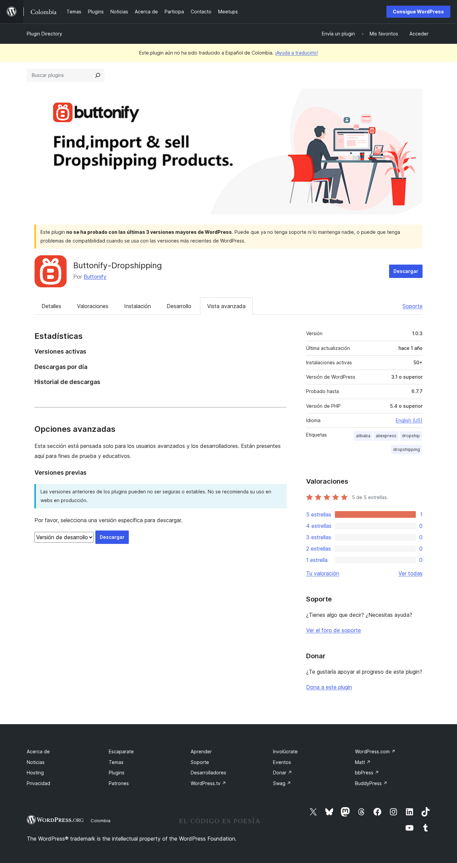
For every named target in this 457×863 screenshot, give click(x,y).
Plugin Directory (44, 33)
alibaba (363, 435)
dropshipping (406, 449)
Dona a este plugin (329, 687)
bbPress (367, 772)
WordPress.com (375, 751)
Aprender (201, 751)
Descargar (405, 271)
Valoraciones (92, 306)
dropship (411, 435)
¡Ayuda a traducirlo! (296, 53)
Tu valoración (322, 573)
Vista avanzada (226, 306)
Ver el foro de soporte (333, 630)
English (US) (409, 420)
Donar (282, 772)
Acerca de (38, 751)
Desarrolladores (208, 772)
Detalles (51, 306)
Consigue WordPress (418, 11)
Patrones (119, 783)
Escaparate (121, 751)
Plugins (116, 772)
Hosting (35, 772)
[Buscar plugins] (97, 75)
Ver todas (410, 573)
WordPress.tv (208, 783)
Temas (116, 762)
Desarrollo (179, 306)
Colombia (100, 820)
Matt (363, 762)
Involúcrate (285, 751)
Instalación (137, 306)
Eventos (282, 762)
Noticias (35, 762)
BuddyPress (371, 783)
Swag (282, 783)
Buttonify (95, 276)
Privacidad (38, 783)
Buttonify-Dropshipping (117, 265)
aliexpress (386, 435)
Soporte (412, 306)
